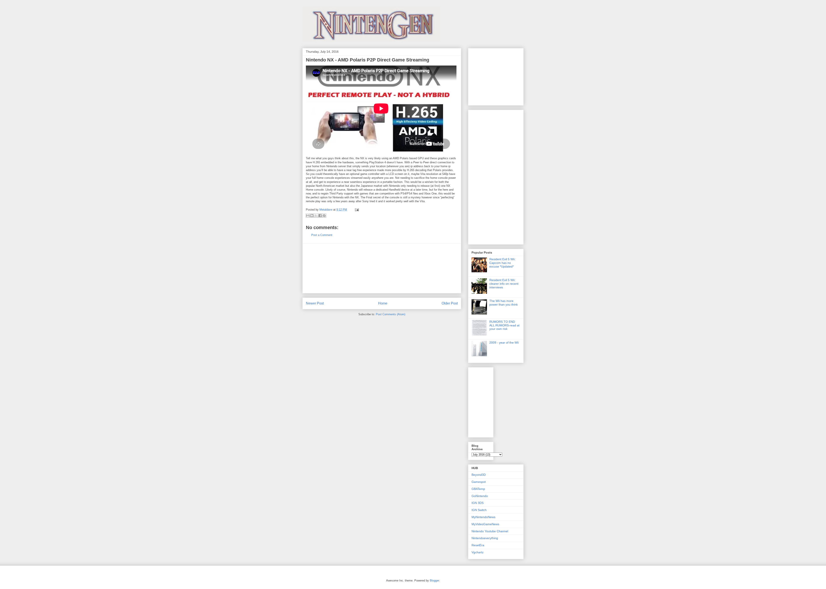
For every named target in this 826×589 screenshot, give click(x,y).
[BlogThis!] (312, 215)
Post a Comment (321, 235)
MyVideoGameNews (485, 524)
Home (382, 303)
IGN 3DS (478, 503)
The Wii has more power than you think (503, 302)
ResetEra (478, 545)
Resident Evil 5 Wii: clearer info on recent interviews (503, 283)
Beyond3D (479, 474)
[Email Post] (356, 209)
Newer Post (315, 303)
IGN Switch (479, 510)
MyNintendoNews (483, 517)
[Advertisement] (381, 268)
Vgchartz (478, 552)
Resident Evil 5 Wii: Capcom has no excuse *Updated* (502, 262)
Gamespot (479, 481)
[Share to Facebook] (320, 215)
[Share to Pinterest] (324, 215)
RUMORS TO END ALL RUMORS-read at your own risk (504, 325)
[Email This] (308, 215)
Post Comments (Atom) (390, 314)
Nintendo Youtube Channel (490, 531)
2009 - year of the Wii (504, 342)
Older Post (450, 303)
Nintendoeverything (485, 538)
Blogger (434, 580)
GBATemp (478, 489)
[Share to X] (316, 215)
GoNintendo (480, 496)
